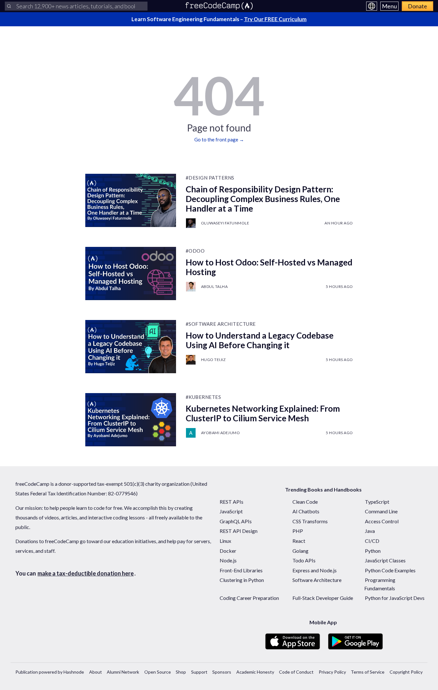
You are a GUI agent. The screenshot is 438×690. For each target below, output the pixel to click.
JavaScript (231, 511)
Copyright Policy (406, 672)
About (95, 672)
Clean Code (305, 502)
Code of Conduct (296, 672)
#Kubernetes (203, 397)
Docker (228, 551)
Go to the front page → (219, 139)
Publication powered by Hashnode (49, 672)
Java (370, 531)
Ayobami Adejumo (220, 432)
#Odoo (195, 251)
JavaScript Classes (385, 560)
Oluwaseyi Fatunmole (225, 223)
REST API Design (238, 531)
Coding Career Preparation (249, 598)
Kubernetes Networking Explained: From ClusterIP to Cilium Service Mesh (263, 413)
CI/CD (372, 541)
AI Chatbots (305, 511)
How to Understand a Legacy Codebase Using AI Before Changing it (259, 340)
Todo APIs (304, 560)
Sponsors (221, 672)
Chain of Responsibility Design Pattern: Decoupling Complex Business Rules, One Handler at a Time (263, 199)
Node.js (228, 560)
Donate (417, 6)
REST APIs (231, 502)
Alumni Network (123, 672)
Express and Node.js (314, 570)
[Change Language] (371, 6)
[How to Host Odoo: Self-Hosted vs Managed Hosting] (130, 273)
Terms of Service (367, 672)
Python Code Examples (390, 570)
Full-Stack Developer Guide (322, 598)
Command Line (381, 511)
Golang (300, 551)
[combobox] (76, 6)
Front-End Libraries (241, 570)
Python (373, 551)
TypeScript (377, 502)
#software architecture (221, 324)
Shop (181, 672)
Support (199, 672)
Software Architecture (316, 580)
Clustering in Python (242, 580)
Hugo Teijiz (213, 359)
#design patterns (210, 178)
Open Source (157, 672)
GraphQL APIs (236, 521)
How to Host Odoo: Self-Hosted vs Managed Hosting (269, 267)
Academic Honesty (255, 672)
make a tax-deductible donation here (86, 573)
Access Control (382, 521)
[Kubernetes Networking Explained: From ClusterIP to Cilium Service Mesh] (130, 419)
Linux (225, 541)
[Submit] (9, 6)
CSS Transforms (310, 521)
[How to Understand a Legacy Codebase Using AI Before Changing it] (130, 346)
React (298, 541)
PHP (297, 531)
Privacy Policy (332, 672)
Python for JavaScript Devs (395, 598)
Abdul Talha (214, 286)
